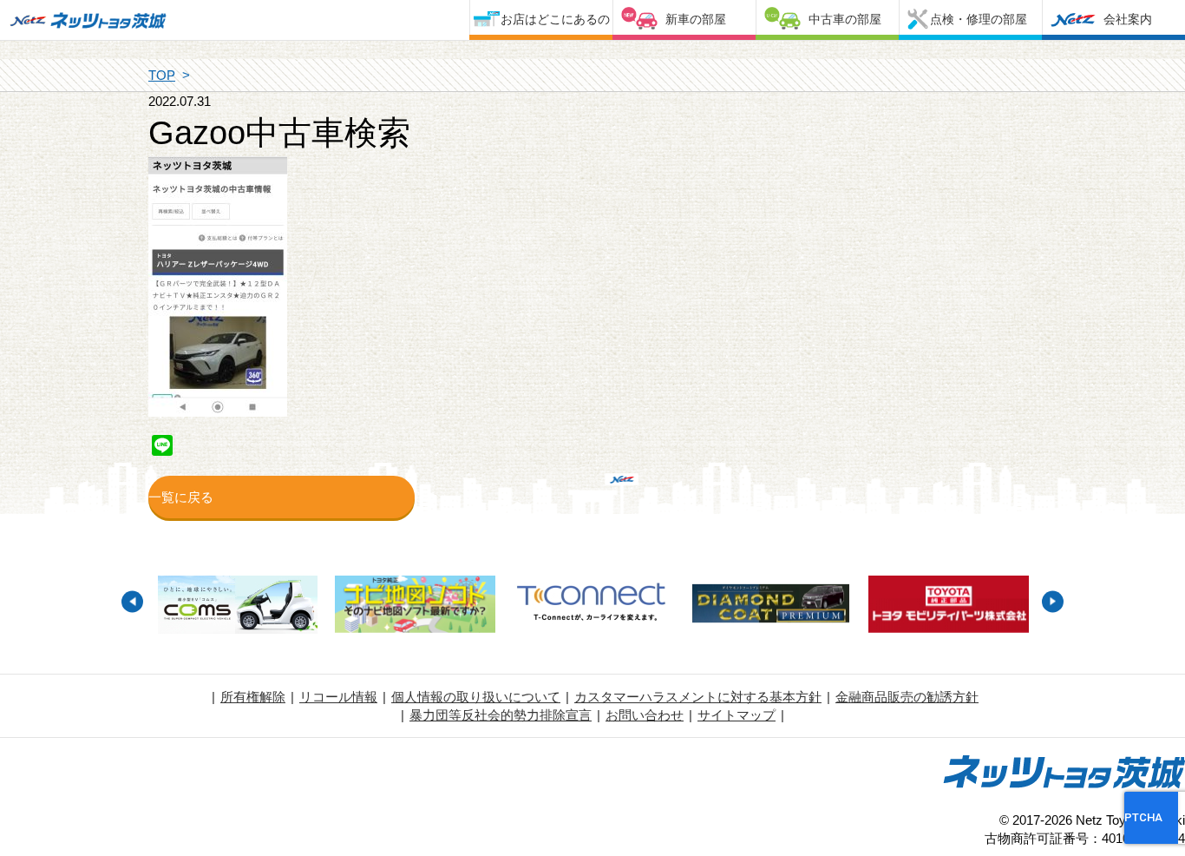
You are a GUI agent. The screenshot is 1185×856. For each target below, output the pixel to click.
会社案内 (1127, 19)
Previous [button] (132, 601)
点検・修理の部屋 (978, 19)
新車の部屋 (695, 19)
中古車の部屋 (845, 19)
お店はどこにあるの (555, 19)
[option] (237, 607)
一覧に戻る (180, 497)
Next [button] (1053, 601)
